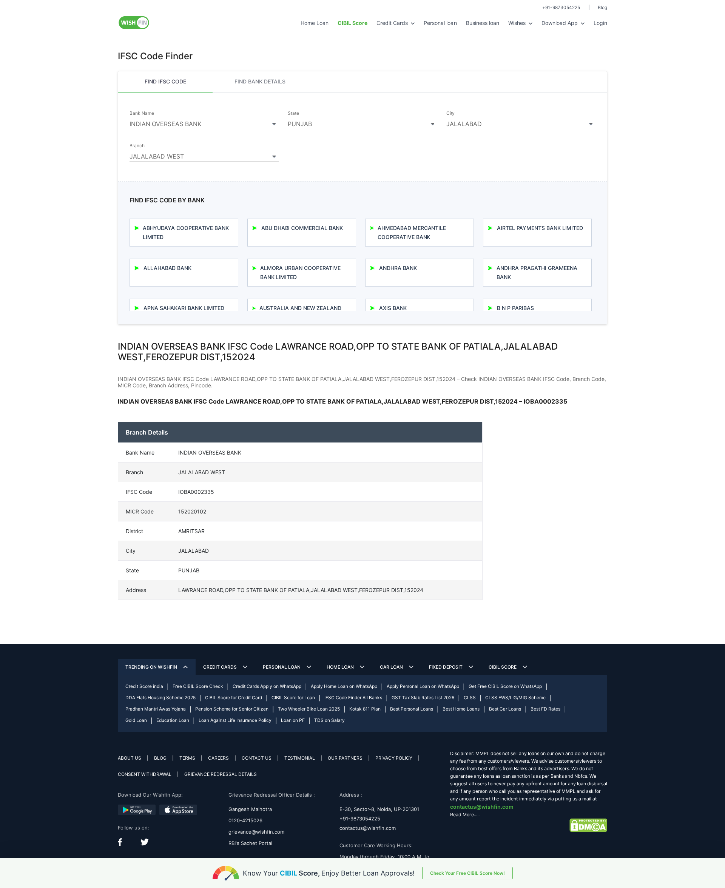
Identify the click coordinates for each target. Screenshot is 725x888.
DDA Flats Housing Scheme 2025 (160, 697)
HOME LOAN (340, 667)
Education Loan (172, 720)
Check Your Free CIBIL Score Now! (467, 873)
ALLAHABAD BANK (167, 268)
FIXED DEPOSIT (446, 667)
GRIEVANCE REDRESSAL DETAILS (220, 774)
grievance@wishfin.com (256, 832)
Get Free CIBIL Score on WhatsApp (505, 686)
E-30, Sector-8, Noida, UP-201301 (379, 809)
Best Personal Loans (411, 709)
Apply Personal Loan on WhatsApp (423, 686)
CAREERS (218, 758)
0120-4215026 (245, 820)
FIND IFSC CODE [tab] (165, 81)
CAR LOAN (391, 667)
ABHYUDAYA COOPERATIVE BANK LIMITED (186, 232)
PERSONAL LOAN (282, 667)
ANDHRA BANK (398, 268)
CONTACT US (256, 758)
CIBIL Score (503, 667)
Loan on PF (293, 720)
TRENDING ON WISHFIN (151, 667)
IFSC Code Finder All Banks (353, 697)
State (293, 113)
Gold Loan (136, 720)
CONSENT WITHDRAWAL (144, 774)
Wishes (517, 23)
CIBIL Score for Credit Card (233, 697)
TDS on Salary (329, 720)
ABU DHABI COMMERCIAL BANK (302, 228)
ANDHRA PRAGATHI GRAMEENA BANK (537, 272)
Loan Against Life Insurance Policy (235, 720)
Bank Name (142, 113)
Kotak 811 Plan (365, 709)
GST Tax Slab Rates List (423, 697)
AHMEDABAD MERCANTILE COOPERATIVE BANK (412, 232)
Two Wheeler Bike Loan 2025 (309, 709)
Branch (137, 145)
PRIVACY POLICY (393, 758)
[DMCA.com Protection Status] (588, 825)
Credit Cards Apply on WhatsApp (267, 686)
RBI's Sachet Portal (250, 843)
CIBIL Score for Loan (293, 697)
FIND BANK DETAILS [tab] (259, 81)
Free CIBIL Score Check (198, 686)
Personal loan (440, 23)
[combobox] (204, 123)
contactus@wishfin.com (367, 828)
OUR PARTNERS (345, 758)
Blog (602, 7)
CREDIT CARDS (220, 667)
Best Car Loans (505, 709)
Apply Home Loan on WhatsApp (344, 686)
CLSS (470, 697)
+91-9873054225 (561, 7)
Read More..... (465, 814)
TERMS (187, 758)
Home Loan (315, 23)
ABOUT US (129, 758)
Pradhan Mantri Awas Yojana (155, 709)
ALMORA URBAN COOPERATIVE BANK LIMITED (300, 272)
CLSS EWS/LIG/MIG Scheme (515, 697)
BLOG (160, 758)
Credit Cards (392, 23)
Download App (560, 23)
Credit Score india (144, 686)
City (450, 113)
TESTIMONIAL (299, 758)
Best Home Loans (461, 709)
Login (600, 23)
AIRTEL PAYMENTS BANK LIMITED (540, 228)
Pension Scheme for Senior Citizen (231, 709)
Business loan (482, 23)
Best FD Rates (545, 709)
